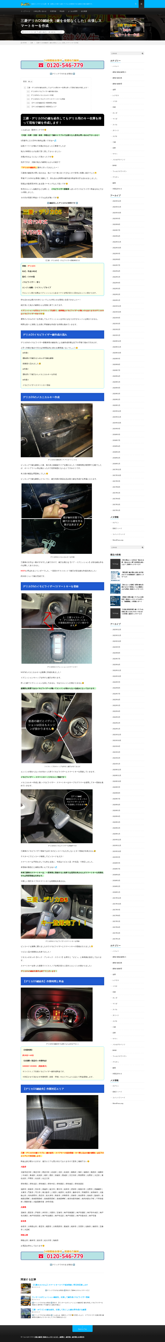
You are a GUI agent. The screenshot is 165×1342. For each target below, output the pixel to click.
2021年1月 (116, 335)
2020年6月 (116, 376)
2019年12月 (117, 411)
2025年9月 (116, 218)
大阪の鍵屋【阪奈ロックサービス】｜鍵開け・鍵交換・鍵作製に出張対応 (59, 1337)
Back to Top (82, 1329)
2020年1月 (116, 405)
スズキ (115, 136)
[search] (142, 53)
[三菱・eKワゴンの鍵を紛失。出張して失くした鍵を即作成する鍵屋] (26, 1313)
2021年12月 (117, 306)
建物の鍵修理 (117, 84)
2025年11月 (117, 207)
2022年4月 (116, 283)
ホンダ (115, 113)
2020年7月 (116, 370)
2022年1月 (116, 300)
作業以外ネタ (117, 189)
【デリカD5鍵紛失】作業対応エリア (42, 107)
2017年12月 (117, 469)
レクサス (116, 95)
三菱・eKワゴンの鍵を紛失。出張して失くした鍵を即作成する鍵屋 (59, 1309)
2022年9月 (116, 253)
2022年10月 (117, 248)
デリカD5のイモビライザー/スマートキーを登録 (46, 99)
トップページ (25, 11)
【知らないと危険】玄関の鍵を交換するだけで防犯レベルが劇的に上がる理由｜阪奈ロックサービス (132, 587)
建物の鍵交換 (117, 78)
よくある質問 (72, 11)
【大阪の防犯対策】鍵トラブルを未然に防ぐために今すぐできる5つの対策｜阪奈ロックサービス (132, 611)
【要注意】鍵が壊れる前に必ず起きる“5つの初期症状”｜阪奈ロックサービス (133, 574)
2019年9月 (116, 429)
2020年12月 (117, 341)
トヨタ (115, 101)
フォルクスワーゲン (120, 171)
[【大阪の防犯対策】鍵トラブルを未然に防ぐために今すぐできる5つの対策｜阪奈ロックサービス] (115, 613)
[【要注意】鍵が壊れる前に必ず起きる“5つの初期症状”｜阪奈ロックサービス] (115, 576)
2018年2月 (116, 458)
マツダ (115, 119)
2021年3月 (116, 323)
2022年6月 (116, 271)
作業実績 (53, 11)
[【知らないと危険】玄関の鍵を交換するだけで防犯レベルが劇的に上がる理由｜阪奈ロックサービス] (115, 589)
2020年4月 (116, 388)
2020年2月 (116, 399)
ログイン (116, 522)
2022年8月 (116, 259)
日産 (114, 107)
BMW (115, 165)
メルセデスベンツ (119, 159)
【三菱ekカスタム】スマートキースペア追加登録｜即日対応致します (60, 1285)
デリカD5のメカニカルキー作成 (40, 95)
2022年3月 (116, 288)
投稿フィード (117, 528)
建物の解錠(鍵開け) (119, 72)
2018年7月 (116, 440)
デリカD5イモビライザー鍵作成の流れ (42, 91)
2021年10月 (117, 312)
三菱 (34, 32)
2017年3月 (116, 504)
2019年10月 (117, 423)
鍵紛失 (45, 32)
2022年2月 (116, 294)
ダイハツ (116, 130)
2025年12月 (117, 201)
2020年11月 (117, 347)
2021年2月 (116, 329)
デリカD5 (59, 32)
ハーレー (116, 66)
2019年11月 (117, 417)
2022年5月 (116, 277)
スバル (115, 124)
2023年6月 (116, 236)
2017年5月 (116, 493)
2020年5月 (116, 382)
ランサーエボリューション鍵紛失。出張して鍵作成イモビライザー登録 (60, 1297)
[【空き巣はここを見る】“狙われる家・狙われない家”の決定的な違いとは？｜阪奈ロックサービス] (115, 564)
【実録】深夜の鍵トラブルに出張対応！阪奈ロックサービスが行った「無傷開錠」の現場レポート (132, 599)
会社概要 (84, 11)
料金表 (62, 11)
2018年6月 (116, 446)
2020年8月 (116, 364)
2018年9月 (116, 434)
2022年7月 (116, 265)
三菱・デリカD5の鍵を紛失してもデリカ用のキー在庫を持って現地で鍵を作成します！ (56, 87)
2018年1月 (116, 464)
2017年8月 (116, 487)
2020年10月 (117, 353)
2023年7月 (116, 230)
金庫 (114, 89)
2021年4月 (116, 318)
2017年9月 (116, 481)
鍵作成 (53, 32)
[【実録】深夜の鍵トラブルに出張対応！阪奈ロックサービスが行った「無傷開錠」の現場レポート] (115, 601)
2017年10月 (117, 475)
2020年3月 (116, 394)
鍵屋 (40, 32)
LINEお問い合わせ (40, 11)
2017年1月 (116, 510)
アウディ (116, 177)
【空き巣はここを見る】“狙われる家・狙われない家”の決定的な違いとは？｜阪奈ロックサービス (133, 562)
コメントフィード (119, 534)
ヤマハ (115, 154)
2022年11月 (117, 242)
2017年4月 (116, 499)
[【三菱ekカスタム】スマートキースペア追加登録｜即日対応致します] (26, 1288)
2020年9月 (116, 358)
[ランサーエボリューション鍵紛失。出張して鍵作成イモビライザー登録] (26, 1301)
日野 (114, 148)
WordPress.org (118, 540)
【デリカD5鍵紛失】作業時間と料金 (42, 103)
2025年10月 (117, 213)
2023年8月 (116, 224)
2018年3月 (116, 452)
